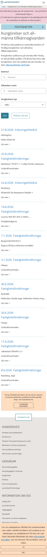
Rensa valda (20, 115)
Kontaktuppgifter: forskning (12, 471)
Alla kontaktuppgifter (10, 467)
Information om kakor (10, 522)
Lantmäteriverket (8, 505)
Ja (23, 547)
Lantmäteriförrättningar (11, 488)
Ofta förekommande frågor (12, 453)
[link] (23, 137)
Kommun (5, 71)
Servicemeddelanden (9, 484)
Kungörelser (6, 475)
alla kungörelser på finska (18, 64)
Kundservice (6, 436)
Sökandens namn (9, 85)
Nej (23, 553)
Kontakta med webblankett (12, 432)
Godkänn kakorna (23, 405)
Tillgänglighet (7, 509)
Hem (3, 6)
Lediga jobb (6, 501)
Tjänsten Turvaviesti (9, 441)
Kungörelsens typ (9, 99)
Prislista (5, 479)
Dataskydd (6, 514)
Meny (43, 2)
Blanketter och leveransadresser (14, 445)
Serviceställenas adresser (11, 449)
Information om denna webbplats (14, 518)
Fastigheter (23, 27)
